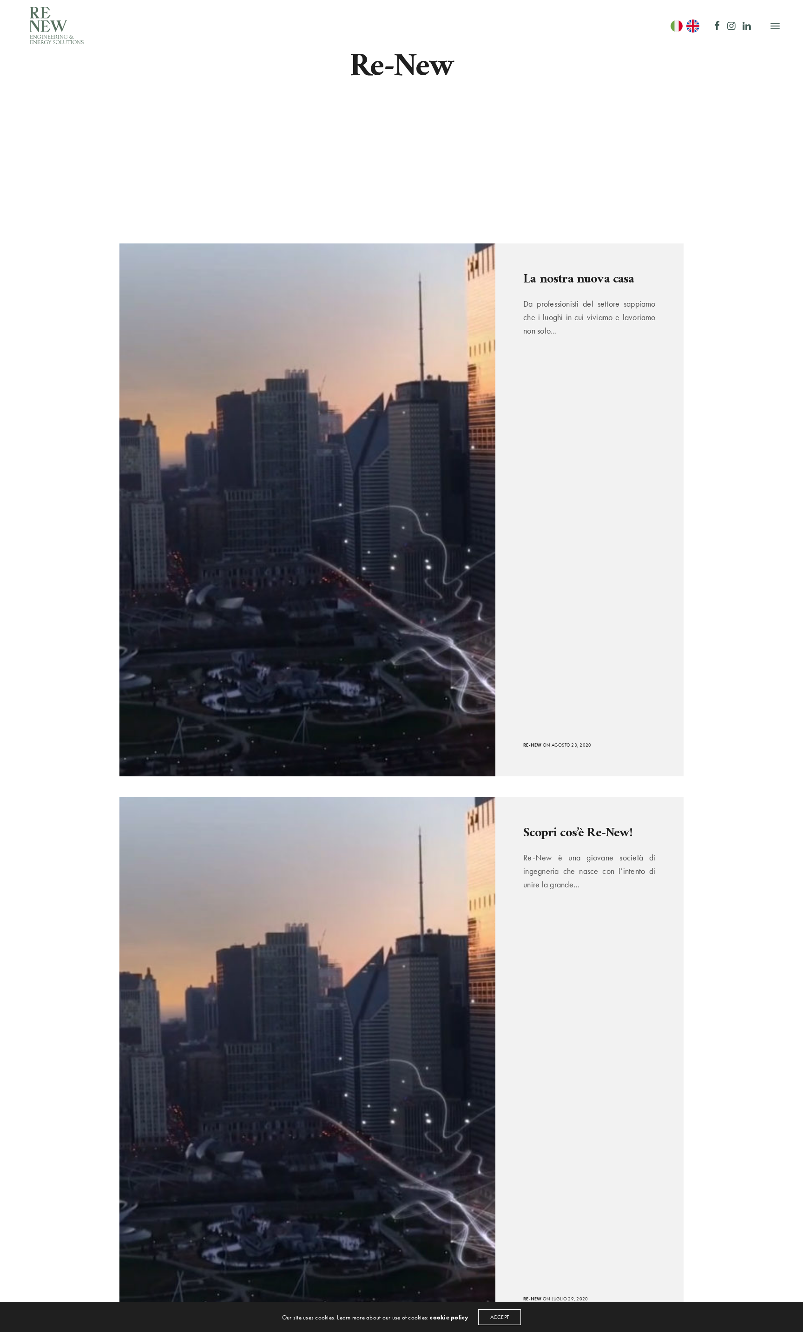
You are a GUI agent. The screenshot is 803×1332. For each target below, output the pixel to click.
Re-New (532, 745)
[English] (694, 26)
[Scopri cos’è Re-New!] (307, 1063)
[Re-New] (57, 25)
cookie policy (449, 1317)
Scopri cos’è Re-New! (577, 833)
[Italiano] (677, 26)
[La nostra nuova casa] (307, 509)
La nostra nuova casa (578, 279)
